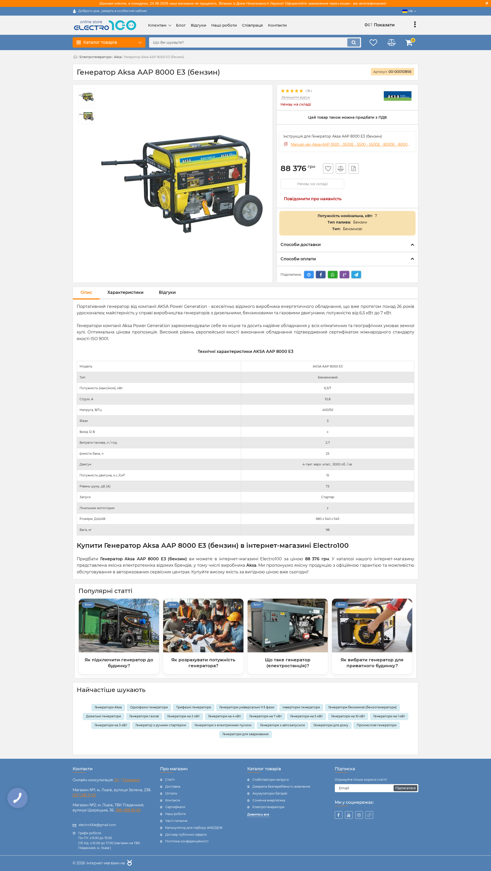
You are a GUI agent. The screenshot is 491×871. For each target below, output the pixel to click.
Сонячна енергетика (268, 800)
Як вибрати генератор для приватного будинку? (372, 662)
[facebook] (338, 815)
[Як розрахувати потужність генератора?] (203, 625)
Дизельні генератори (103, 716)
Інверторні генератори (301, 707)
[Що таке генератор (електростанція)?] (288, 625)
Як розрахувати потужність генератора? (203, 662)
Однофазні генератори (149, 707)
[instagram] (359, 815)
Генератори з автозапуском (282, 725)
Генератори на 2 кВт (183, 716)
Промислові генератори (376, 725)
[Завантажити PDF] (354, 168)
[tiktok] (369, 815)
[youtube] (349, 815)
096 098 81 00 (128, 810)
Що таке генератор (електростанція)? (287, 662)
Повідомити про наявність (312, 198)
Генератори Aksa (108, 707)
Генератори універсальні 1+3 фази (246, 707)
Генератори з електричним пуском (223, 725)
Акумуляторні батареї (269, 793)
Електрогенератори (268, 807)
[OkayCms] (129, 863)
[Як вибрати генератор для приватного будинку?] (372, 625)
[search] (353, 42)
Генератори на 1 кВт (389, 716)
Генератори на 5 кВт (306, 716)
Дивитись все (258, 814)
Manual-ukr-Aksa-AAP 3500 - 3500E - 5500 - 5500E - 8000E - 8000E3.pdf (351, 144)
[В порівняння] (341, 168)
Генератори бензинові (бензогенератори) (362, 707)
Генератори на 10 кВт (348, 716)
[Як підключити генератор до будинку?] (119, 625)
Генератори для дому (331, 725)
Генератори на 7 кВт (265, 716)
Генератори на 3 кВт (111, 725)
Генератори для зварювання (245, 734)
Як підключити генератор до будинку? (119, 662)
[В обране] (328, 168)
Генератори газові (144, 716)
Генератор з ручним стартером (161, 725)
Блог (88, 604)
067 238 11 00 (84, 795)
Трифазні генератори (193, 707)
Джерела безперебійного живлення (281, 786)
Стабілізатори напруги (270, 779)
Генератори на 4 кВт (224, 716)
